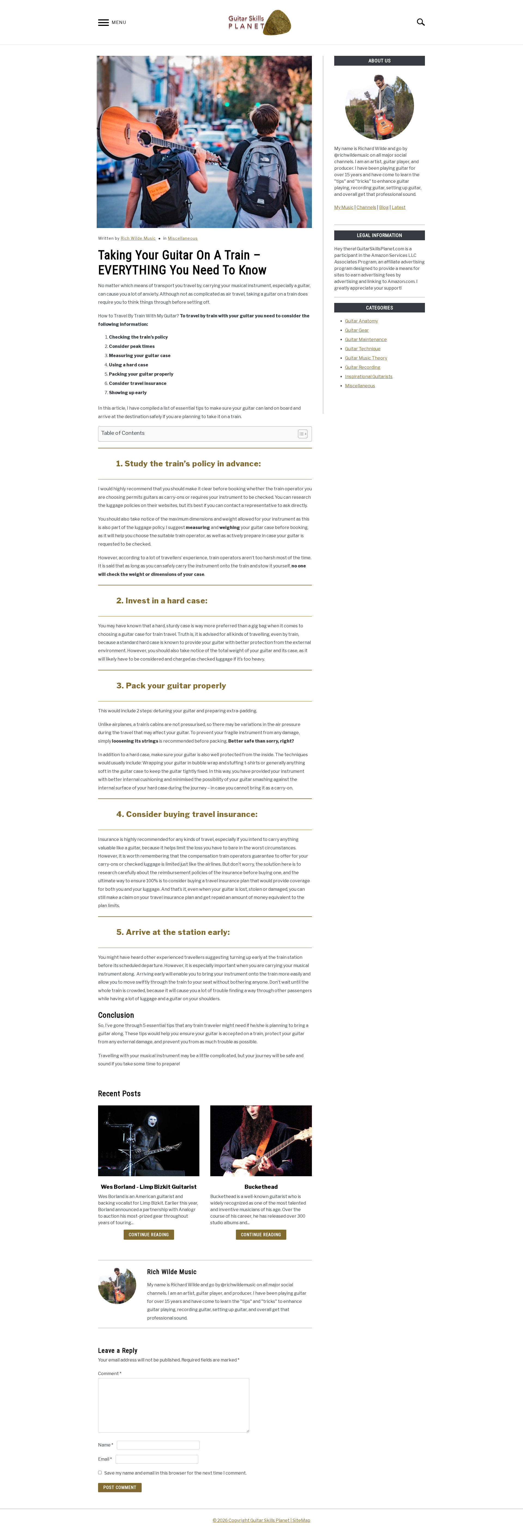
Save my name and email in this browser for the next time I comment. (175, 1473)
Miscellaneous (183, 238)
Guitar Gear (357, 330)
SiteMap (301, 1520)
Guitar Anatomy (361, 321)
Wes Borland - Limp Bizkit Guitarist (149, 1187)
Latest (399, 207)
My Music (344, 207)
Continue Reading (149, 1234)
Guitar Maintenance (366, 339)
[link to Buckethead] (261, 1140)
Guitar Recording (362, 367)
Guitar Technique (363, 348)
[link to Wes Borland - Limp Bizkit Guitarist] (148, 1140)
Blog (384, 207)
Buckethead (261, 1187)
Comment (109, 1373)
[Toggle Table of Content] (300, 434)
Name (105, 1445)
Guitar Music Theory (366, 358)
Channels (366, 207)
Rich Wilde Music (138, 238)
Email (105, 1459)
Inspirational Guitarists (369, 376)
